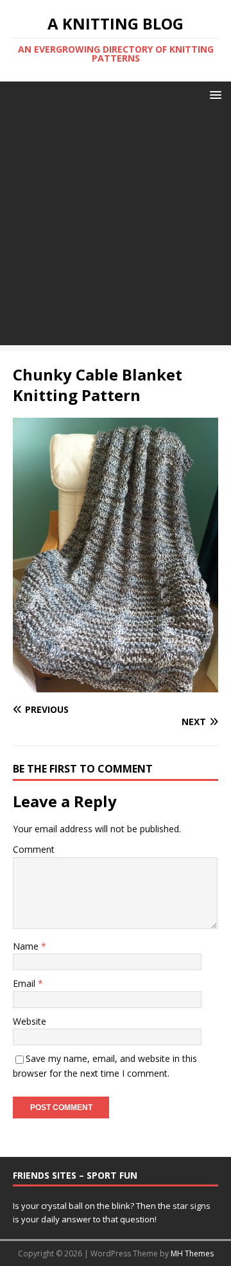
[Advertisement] (115, 229)
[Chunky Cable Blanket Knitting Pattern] (115, 685)
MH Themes (192, 1253)
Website (29, 1021)
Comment (34, 849)
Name (27, 946)
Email (25, 983)
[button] (213, 94)
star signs (191, 1205)
